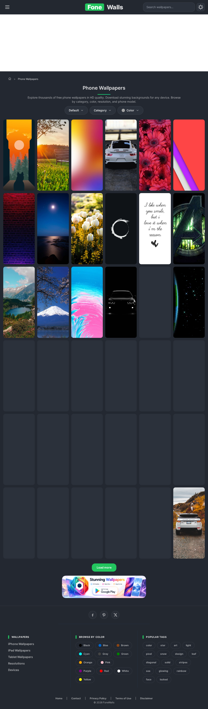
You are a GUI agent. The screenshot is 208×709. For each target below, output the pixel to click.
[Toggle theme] (201, 7)
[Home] (9, 78)
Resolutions (16, 663)
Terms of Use (123, 698)
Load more (104, 567)
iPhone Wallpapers (21, 644)
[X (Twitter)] (115, 615)
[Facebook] (93, 615)
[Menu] (7, 7)
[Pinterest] (104, 615)
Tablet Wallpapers (20, 657)
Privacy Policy (98, 698)
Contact (76, 698)
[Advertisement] (104, 42)
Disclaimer (146, 698)
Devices (13, 670)
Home (58, 698)
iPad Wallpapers (19, 650)
